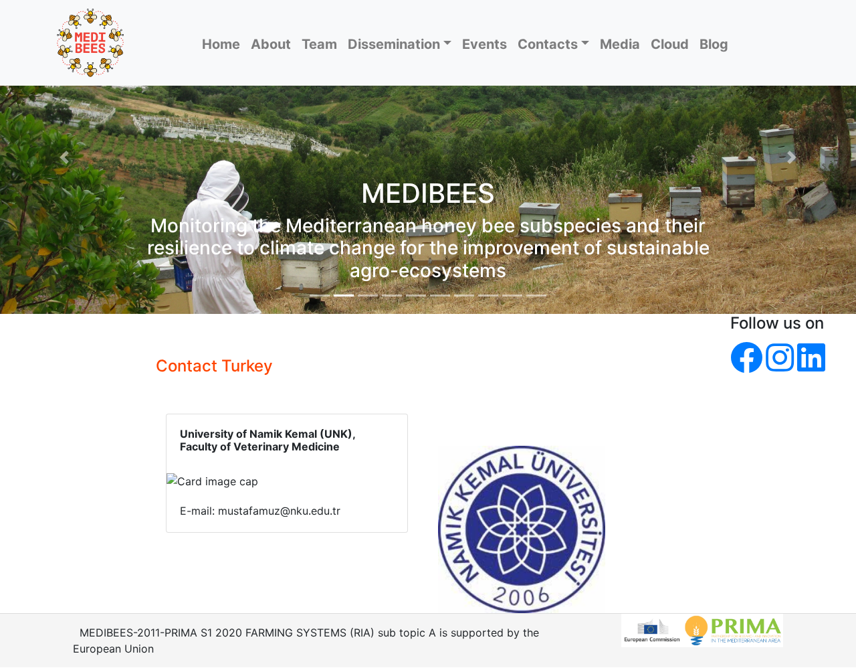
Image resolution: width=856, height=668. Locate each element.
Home (221, 44)
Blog (714, 44)
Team (319, 44)
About (271, 44)
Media (620, 44)
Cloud (670, 44)
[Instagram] (780, 357)
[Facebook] (746, 357)
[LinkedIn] (811, 357)
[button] (64, 157)
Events (484, 44)
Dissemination (394, 44)
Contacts (548, 44)
